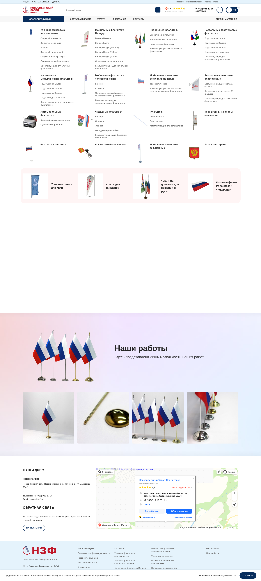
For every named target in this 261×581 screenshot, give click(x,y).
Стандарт (100, 88)
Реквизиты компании (88, 558)
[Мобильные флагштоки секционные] (158, 153)
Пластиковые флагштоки (162, 44)
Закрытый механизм (51, 43)
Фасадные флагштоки (162, 556)
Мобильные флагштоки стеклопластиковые (162, 550)
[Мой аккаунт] (219, 10)
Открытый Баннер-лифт (52, 56)
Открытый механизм (51, 38)
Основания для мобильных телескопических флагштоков (110, 94)
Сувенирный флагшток (52, 124)
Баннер (44, 47)
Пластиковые (156, 121)
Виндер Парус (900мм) (106, 56)
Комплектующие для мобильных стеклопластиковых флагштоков (166, 89)
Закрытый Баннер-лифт (52, 52)
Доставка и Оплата (87, 562)
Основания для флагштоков (55, 61)
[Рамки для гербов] (212, 153)
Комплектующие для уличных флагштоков (55, 67)
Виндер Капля (102, 43)
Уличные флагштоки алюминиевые (124, 554)
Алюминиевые (157, 116)
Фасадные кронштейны (107, 130)
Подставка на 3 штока (215, 47)
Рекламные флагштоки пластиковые (162, 562)
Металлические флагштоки (163, 39)
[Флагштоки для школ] (49, 153)
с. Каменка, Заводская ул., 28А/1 (43, 566)
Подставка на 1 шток (214, 38)
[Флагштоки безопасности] (103, 153)
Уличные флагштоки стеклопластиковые (124, 562)
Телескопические (158, 84)
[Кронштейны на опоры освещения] (212, 120)
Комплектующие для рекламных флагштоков (220, 99)
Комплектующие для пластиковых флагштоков (217, 58)
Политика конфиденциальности (217, 575)
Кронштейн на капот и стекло (55, 120)
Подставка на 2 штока (215, 43)
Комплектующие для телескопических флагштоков (110, 101)
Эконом (99, 126)
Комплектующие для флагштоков (166, 126)
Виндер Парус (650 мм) (107, 47)
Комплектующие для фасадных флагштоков (111, 136)
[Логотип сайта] (38, 10)
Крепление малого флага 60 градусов (218, 92)
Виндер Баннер (103, 38)
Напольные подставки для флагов (164, 569)
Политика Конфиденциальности (94, 553)
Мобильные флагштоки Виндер (130, 568)
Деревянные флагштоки (162, 35)
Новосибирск (212, 553)
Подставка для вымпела (216, 52)
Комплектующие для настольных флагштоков (57, 103)
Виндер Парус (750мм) (106, 52)
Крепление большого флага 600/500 (218, 85)
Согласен (248, 575)
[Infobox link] (48, 186)
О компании (84, 567)
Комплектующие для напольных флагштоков (166, 49)
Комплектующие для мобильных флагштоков (111, 67)
